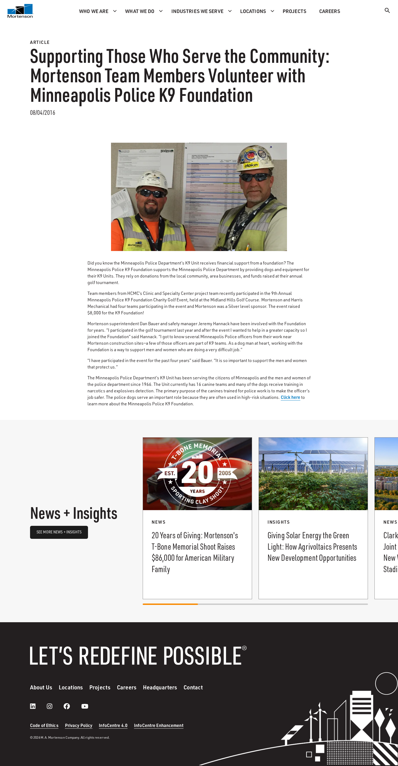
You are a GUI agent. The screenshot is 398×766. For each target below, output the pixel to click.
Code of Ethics (44, 725)
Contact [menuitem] (193, 687)
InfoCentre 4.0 (113, 725)
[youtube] (84, 706)
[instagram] (55, 706)
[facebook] (72, 706)
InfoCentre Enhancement (159, 725)
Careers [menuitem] (329, 11)
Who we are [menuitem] (93, 11)
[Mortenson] (20, 11)
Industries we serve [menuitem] (197, 11)
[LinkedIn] (38, 706)
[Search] (387, 11)
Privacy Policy (79, 725)
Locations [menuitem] (253, 11)
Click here (290, 397)
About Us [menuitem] (41, 687)
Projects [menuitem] (294, 11)
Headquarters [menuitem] (160, 687)
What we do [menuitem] (139, 11)
